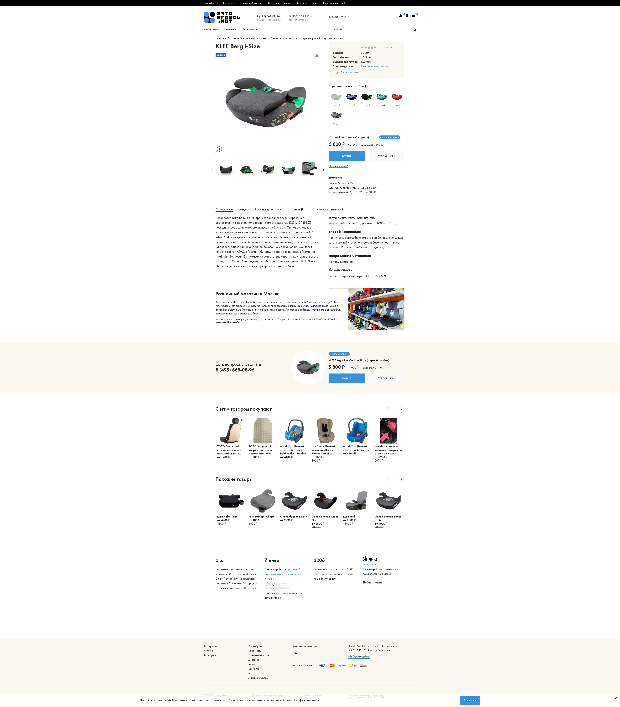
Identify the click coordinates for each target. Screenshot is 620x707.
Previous (212, 169)
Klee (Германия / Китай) (375, 66)
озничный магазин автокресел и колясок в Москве (283, 574)
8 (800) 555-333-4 (300, 16)
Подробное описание (345, 72)
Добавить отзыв (372, 582)
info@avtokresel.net (359, 656)
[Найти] (415, 29)
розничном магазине (309, 306)
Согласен (470, 700)
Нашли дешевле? (338, 166)
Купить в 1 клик (386, 156)
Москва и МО (346, 183)
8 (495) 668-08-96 (268, 16)
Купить (346, 156)
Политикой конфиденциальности (301, 700)
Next (323, 169)
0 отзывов (386, 47)
